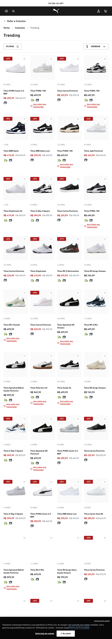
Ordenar (95, 46)
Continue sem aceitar (102, 621)
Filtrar (10, 46)
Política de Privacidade (79, 627)
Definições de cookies (44, 633)
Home (7, 27)
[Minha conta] (99, 11)
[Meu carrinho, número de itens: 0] (105, 11)
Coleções (20, 27)
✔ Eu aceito (66, 633)
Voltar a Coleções (16, 21)
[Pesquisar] (13, 11)
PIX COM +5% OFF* (56, 3)
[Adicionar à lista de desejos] (24, 59)
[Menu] (6, 11)
